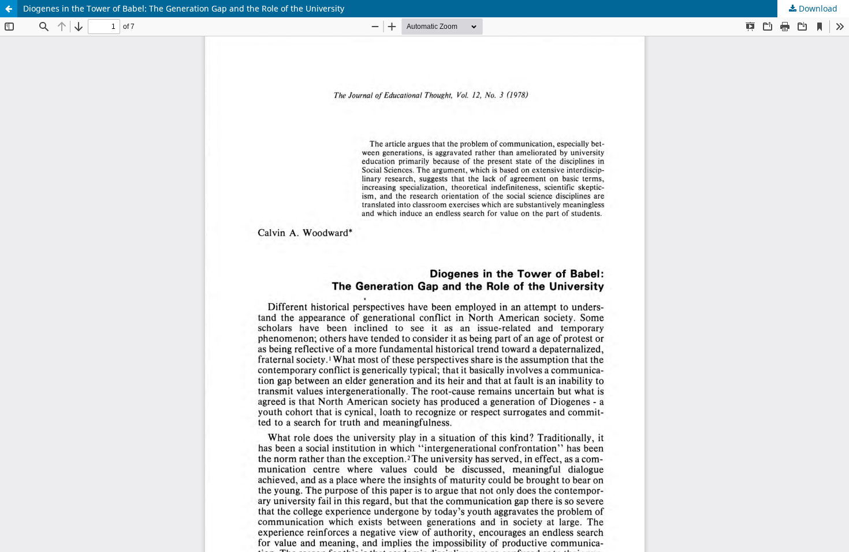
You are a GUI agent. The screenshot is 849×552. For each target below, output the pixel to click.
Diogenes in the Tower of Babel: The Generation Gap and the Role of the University (183, 8)
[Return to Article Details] (8, 8)
